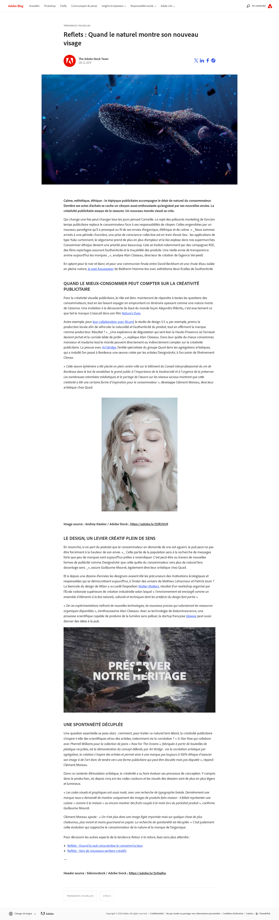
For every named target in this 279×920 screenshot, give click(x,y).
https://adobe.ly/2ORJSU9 (149, 524)
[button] (22, 913)
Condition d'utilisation (233, 913)
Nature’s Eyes (131, 313)
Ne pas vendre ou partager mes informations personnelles (193, 913)
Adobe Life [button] (166, 6)
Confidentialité (157, 913)
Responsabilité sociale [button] (142, 6)
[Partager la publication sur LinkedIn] (202, 61)
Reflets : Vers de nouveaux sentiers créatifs (96, 851)
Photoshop (50, 6)
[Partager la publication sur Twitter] (196, 61)
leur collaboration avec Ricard (113, 322)
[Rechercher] (248, 6)
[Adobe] (270, 6)
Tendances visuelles (77, 25)
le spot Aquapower (101, 269)
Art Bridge (109, 347)
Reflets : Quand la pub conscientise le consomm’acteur (105, 846)
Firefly (63, 6)
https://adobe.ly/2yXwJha (147, 873)
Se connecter (259, 5)
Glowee (191, 616)
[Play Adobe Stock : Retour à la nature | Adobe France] (139, 669)
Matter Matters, (149, 586)
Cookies (249, 913)
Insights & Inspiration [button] (112, 6)
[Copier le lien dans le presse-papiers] (213, 61)
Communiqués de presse (84, 6)
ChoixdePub (264, 913)
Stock (107, 896)
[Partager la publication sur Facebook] (208, 61)
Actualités (34, 6)
